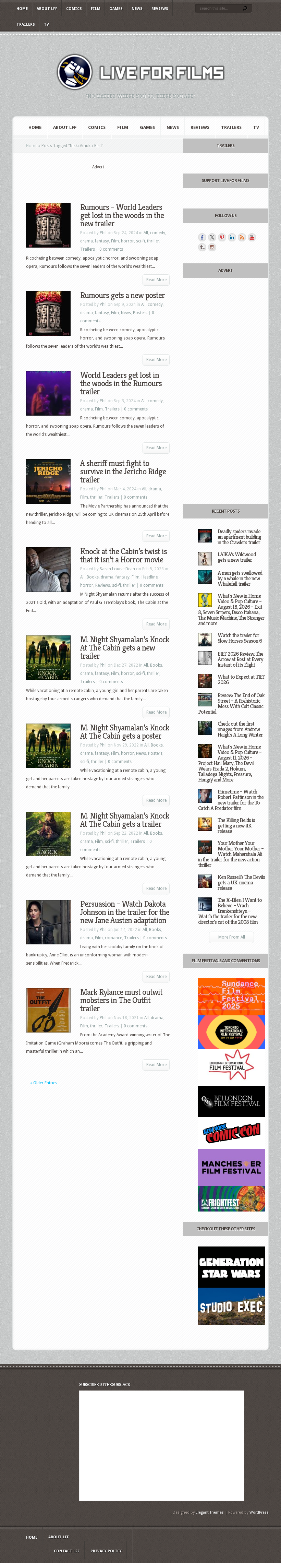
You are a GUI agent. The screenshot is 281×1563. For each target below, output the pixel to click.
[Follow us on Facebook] (202, 237)
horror (127, 241)
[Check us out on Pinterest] (222, 237)
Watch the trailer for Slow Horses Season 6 (240, 638)
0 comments (111, 249)
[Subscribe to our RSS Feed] (242, 237)
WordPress (259, 1512)
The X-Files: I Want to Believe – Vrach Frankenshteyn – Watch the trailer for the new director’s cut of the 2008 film (230, 911)
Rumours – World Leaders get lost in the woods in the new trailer (122, 215)
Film (95, 9)
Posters (140, 312)
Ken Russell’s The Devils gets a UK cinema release (241, 882)
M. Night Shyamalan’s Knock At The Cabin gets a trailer (124, 820)
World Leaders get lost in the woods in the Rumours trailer (121, 383)
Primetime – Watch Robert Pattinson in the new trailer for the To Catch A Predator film (231, 800)
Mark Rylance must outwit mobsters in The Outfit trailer (121, 1000)
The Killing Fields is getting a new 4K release (236, 825)
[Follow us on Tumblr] (202, 247)
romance (113, 937)
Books (93, 577)
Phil (103, 232)
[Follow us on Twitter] (212, 237)
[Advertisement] (106, 180)
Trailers (25, 24)
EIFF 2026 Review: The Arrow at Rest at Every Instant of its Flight (240, 659)
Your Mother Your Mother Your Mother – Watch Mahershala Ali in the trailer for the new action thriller (231, 854)
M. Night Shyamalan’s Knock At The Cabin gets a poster (124, 732)
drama (86, 241)
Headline (150, 577)
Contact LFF (67, 1551)
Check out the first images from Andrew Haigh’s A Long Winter (240, 729)
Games (116, 9)
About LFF (47, 9)
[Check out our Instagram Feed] (212, 247)
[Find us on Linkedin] (232, 237)
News (137, 9)
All (146, 232)
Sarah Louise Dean (117, 568)
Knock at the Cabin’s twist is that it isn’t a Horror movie (123, 555)
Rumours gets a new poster (122, 295)
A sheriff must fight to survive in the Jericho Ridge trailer (123, 471)
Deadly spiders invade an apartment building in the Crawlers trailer (239, 537)
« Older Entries (43, 1083)
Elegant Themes (210, 1512)
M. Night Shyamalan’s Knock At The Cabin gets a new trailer (124, 647)
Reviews (159, 9)
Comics (74, 9)
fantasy (102, 241)
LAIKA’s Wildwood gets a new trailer (237, 557)
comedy (157, 232)
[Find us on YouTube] (252, 237)
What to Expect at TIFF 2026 (241, 679)
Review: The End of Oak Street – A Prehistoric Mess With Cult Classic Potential (231, 703)
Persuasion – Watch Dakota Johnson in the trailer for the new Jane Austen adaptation (124, 912)
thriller (153, 241)
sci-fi (140, 241)
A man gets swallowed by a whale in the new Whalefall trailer (240, 578)
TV (46, 24)
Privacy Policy (106, 1551)
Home (22, 9)
